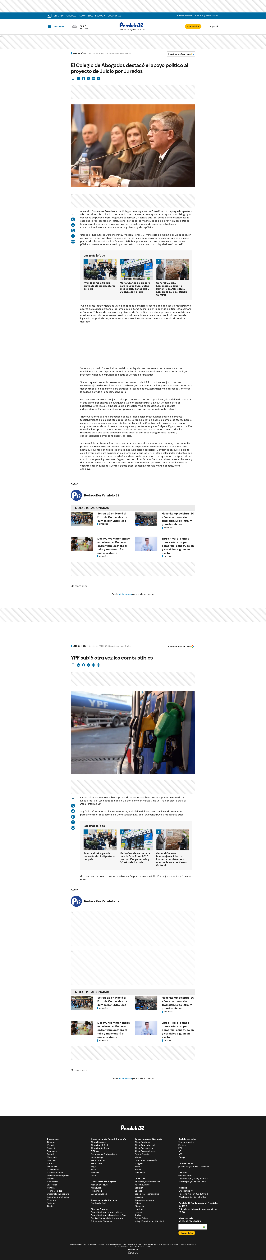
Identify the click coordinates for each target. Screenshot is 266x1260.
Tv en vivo (198, 15)
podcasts (100, 16)
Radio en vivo (212, 15)
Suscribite (193, 26)
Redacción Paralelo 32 (101, 495)
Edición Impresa (184, 15)
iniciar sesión (125, 594)
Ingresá (214, 26)
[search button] (49, 16)
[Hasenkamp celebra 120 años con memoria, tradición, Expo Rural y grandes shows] (146, 519)
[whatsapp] (78, 78)
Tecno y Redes (85, 16)
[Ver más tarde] (73, 78)
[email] (93, 78)
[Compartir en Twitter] (88, 78)
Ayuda (148, 1246)
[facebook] (83, 78)
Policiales (71, 16)
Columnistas (114, 16)
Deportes (59, 16)
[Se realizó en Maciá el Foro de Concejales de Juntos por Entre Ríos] (82, 519)
